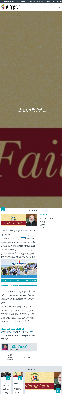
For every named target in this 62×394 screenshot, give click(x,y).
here (15, 280)
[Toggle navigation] (59, 7)
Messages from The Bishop (46, 220)
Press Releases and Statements (46, 218)
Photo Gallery (43, 224)
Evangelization (24, 1)
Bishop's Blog (43, 221)
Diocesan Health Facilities (49, 1)
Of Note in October (4, 382)
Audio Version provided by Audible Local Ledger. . (23, 356)
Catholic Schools (40, 1)
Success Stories (43, 222)
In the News (42, 217)
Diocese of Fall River (7, 1)
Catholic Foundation (16, 1)
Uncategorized (43, 227)
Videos (41, 225)
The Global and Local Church (17, 383)
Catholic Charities (31, 1)
